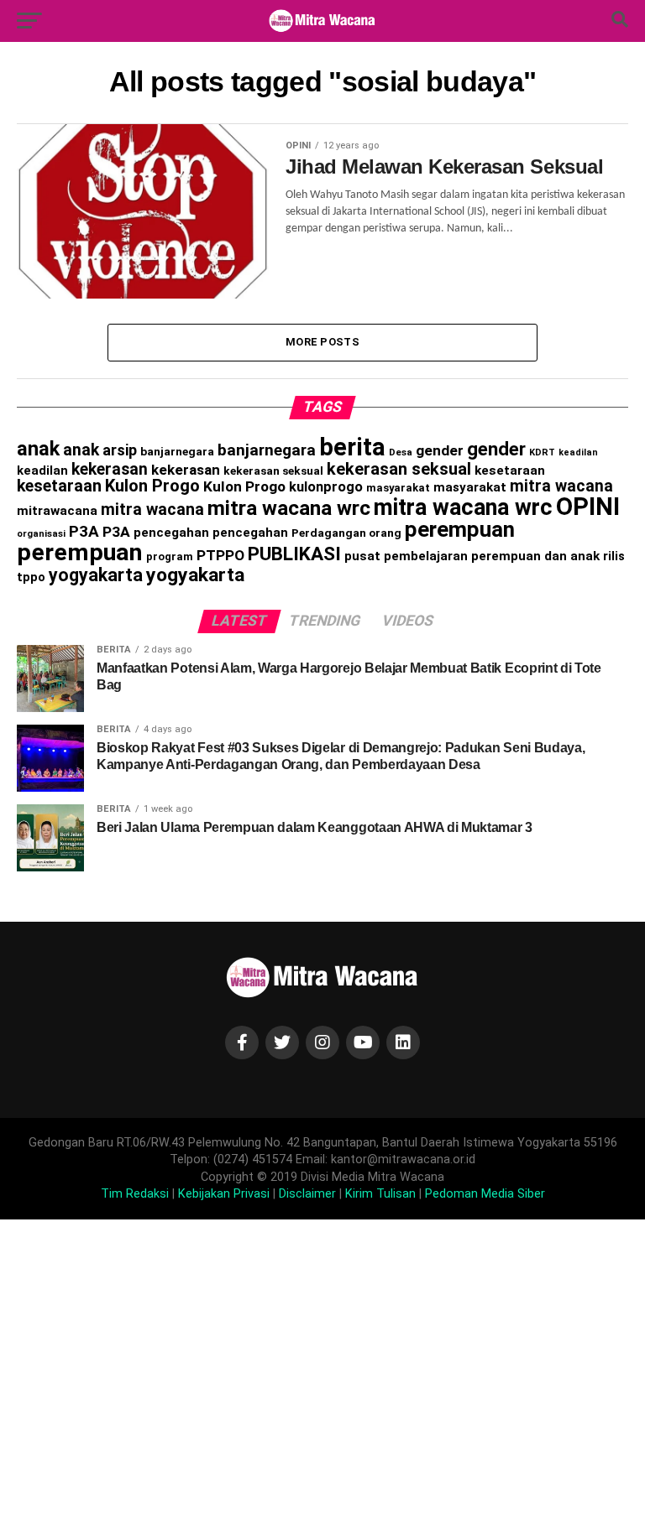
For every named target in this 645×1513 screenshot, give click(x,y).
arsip (119, 450)
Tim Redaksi (135, 1194)
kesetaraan (510, 470)
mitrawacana (57, 510)
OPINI (588, 506)
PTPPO (220, 555)
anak (38, 448)
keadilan (578, 452)
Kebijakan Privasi (224, 1194)
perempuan (460, 529)
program (169, 556)
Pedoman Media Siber (485, 1194)
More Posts (322, 341)
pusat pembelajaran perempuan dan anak (472, 556)
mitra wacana (561, 486)
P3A (84, 532)
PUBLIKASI (294, 554)
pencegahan (171, 532)
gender (440, 450)
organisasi (41, 533)
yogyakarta (96, 574)
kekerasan (109, 469)
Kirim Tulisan (380, 1194)
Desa (400, 452)
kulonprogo (326, 487)
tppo (31, 577)
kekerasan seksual (273, 470)
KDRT (542, 452)
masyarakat (398, 487)
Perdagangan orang (346, 532)
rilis (614, 556)
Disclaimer (307, 1194)
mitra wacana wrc (288, 508)
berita (352, 447)
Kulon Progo (152, 486)
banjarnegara (177, 451)
